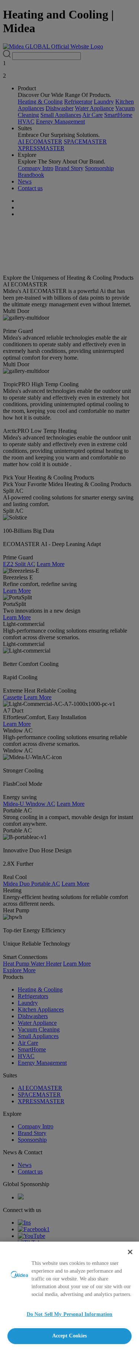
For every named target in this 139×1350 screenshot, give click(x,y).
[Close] (130, 1252)
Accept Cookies (69, 1336)
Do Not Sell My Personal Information (70, 1314)
